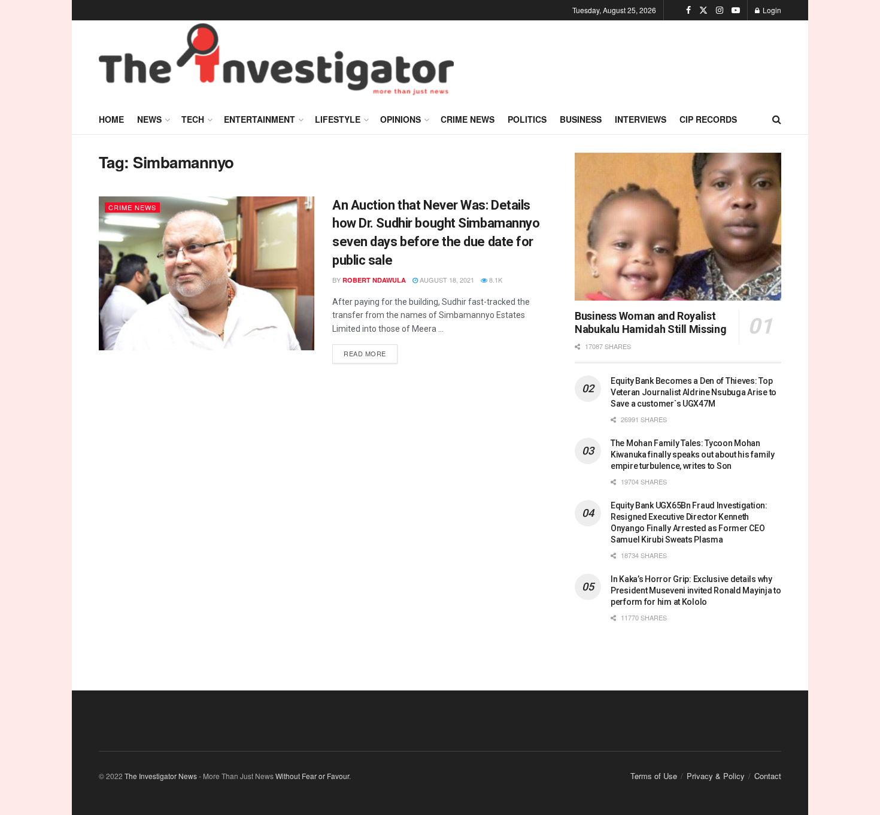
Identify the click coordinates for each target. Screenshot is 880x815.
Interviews (640, 119)
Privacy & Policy (716, 775)
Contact (767, 775)
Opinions (400, 119)
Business (581, 119)
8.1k (494, 279)
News (149, 119)
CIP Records (708, 119)
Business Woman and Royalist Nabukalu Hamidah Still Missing (650, 323)
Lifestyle (337, 119)
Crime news (467, 119)
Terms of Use (653, 775)
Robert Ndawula (374, 279)
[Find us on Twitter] (703, 10)
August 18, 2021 (446, 279)
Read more (370, 351)
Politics (527, 119)
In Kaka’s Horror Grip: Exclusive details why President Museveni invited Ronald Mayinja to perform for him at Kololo (696, 590)
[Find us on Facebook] (688, 10)
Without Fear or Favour (312, 776)
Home (111, 119)
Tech (192, 119)
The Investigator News (161, 776)
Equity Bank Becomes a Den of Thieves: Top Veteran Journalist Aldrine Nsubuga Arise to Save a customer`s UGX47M (693, 392)
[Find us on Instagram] (719, 10)
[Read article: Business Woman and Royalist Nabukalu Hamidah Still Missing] (678, 227)
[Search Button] (776, 119)
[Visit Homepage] (276, 62)
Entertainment (259, 119)
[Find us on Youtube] (736, 10)
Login (771, 10)
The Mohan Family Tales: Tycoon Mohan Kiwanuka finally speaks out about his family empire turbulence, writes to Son (693, 454)
